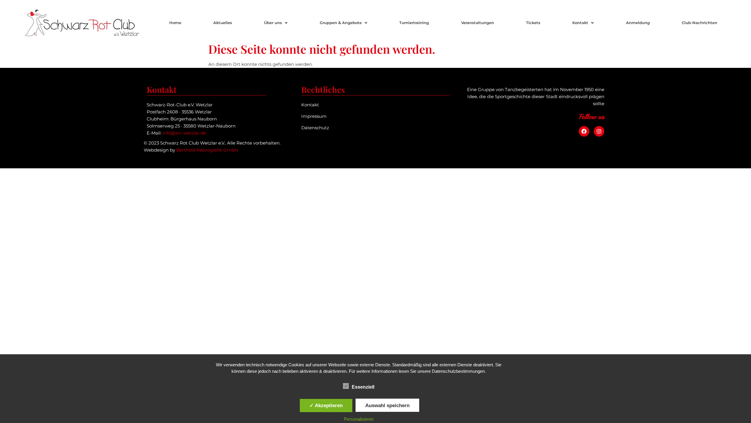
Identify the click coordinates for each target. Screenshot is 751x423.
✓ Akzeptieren (326, 405)
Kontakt (580, 22)
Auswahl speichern (387, 405)
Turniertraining (414, 22)
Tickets (533, 22)
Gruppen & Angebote (341, 22)
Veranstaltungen (477, 22)
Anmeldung (638, 22)
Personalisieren (358, 419)
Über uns (273, 22)
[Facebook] (584, 131)
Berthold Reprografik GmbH (207, 150)
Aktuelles (222, 22)
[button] (276, 22)
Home (175, 22)
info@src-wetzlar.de (184, 133)
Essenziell (363, 387)
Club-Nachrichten (699, 22)
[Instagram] (599, 131)
